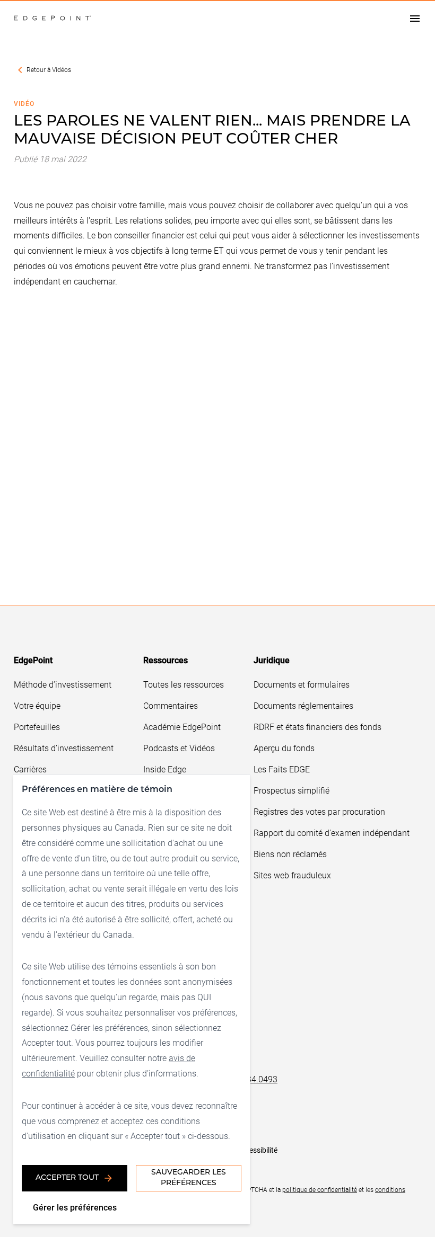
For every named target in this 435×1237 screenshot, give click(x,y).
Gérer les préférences (75, 1207)
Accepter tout (67, 1178)
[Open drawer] (414, 18)
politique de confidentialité (319, 1189)
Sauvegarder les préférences (188, 1178)
